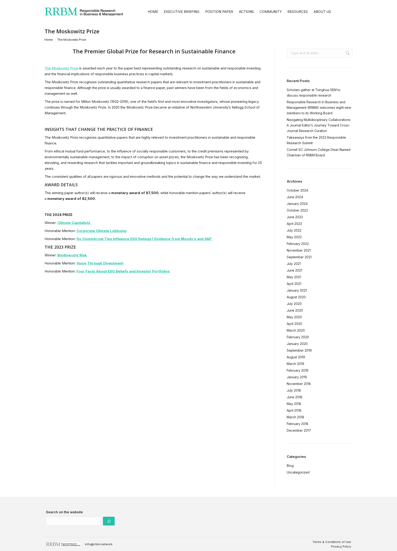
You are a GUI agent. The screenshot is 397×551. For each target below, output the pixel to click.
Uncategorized (298, 472)
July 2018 (294, 390)
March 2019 (295, 364)
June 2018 (294, 397)
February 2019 (297, 370)
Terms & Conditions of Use (331, 542)
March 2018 (295, 417)
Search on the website (64, 512)
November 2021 (299, 250)
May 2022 (294, 237)
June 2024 (295, 197)
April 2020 (294, 324)
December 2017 (299, 430)
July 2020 (294, 304)
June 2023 (295, 217)
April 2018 (294, 410)
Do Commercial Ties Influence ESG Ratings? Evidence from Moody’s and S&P (145, 239)
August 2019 (296, 357)
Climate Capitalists (74, 223)
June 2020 (295, 310)
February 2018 (297, 424)
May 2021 (294, 277)
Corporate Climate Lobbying (101, 231)
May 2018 (294, 404)
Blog (290, 466)
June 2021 (294, 270)
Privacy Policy (341, 546)
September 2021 (299, 257)
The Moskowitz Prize (61, 68)
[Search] (109, 521)
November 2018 (299, 384)
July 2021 (294, 264)
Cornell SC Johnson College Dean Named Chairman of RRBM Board (318, 152)
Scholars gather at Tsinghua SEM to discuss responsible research (313, 92)
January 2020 (297, 344)
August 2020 (296, 297)
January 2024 (297, 204)
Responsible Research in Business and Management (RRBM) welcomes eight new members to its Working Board (319, 107)
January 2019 (297, 377)
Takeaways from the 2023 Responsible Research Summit (316, 140)
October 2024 (297, 190)
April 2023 (294, 224)
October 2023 (297, 210)
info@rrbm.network (99, 544)
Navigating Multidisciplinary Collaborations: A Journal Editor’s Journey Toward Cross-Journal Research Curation (319, 125)
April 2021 (294, 284)
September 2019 (299, 350)
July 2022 (294, 230)
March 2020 (296, 330)
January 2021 (297, 290)
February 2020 (298, 337)
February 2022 (298, 244)
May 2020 (294, 317)
